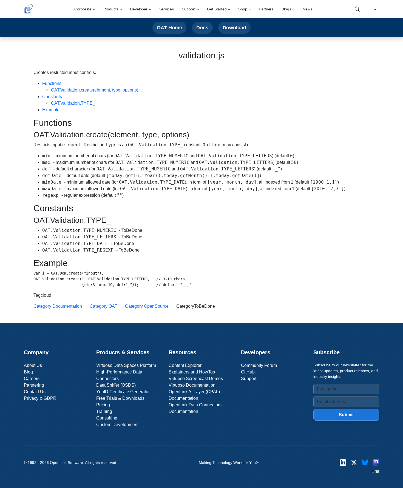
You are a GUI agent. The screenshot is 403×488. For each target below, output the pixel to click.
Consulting (106, 418)
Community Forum (259, 365)
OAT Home (169, 27)
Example (50, 109)
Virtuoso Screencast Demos (196, 378)
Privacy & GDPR (40, 398)
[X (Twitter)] (354, 462)
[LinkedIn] (343, 462)
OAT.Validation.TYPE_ (73, 103)
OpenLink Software (66, 462)
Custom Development (117, 424)
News (307, 9)
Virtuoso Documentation (192, 385)
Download (234, 27)
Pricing (103, 405)
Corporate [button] (83, 9)
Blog (28, 372)
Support (248, 378)
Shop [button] (242, 9)
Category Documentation (57, 306)
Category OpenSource (147, 306)
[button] (374, 9)
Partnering (34, 385)
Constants (52, 96)
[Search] (357, 9)
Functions (51, 83)
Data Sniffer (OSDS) (116, 385)
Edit (375, 471)
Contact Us (35, 391)
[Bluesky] (365, 462)
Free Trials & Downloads (120, 398)
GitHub (248, 372)
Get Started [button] (216, 9)
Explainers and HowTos (192, 372)
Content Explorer (185, 365)
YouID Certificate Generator (123, 391)
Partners (266, 9)
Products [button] (110, 9)
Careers (31, 378)
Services (166, 9)
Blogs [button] (286, 9)
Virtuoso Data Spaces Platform (126, 365)
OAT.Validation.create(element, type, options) (94, 90)
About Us (33, 365)
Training (104, 411)
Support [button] (188, 9)
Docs (202, 27)
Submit (346, 414)
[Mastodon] (376, 462)
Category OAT (103, 306)
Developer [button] (138, 9)
